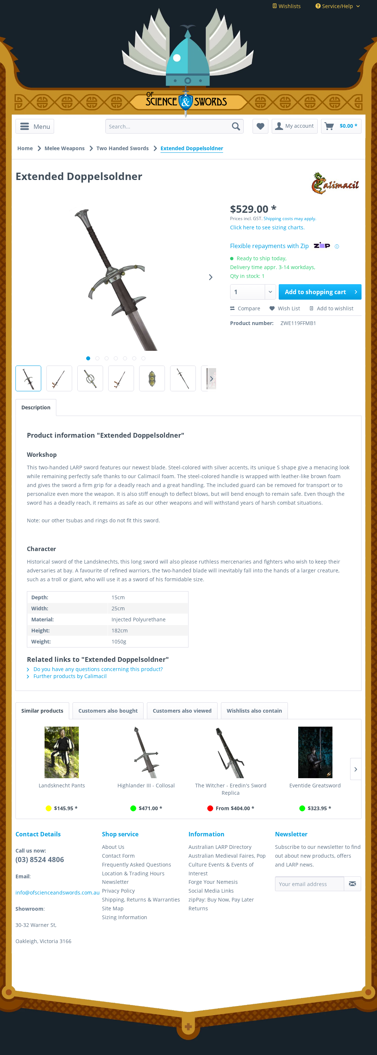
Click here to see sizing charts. (267, 227)
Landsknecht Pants (62, 785)
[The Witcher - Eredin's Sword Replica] (230, 752)
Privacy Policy (118, 890)
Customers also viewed (182, 710)
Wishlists (289, 6)
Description (35, 407)
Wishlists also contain (254, 710)
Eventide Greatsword (315, 785)
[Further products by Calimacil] (336, 183)
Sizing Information (124, 917)
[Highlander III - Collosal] (146, 752)
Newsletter (115, 881)
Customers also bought (108, 710)
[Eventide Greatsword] (315, 752)
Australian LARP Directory (219, 846)
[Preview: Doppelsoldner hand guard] (90, 378)
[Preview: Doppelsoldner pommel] (152, 378)
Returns (198, 908)
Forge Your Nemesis (213, 881)
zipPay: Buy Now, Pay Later (221, 899)
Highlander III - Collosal (146, 785)
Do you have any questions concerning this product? (97, 669)
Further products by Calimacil (69, 676)
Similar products (42, 710)
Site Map (113, 908)
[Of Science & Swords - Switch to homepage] (188, 101)
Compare (248, 308)
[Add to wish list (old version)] (260, 126)
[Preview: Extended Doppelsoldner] (28, 378)
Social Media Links (211, 890)
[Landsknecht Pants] (62, 752)
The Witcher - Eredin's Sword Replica (231, 789)
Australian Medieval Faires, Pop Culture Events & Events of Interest (227, 864)
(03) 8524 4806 (39, 859)
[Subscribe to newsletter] (352, 883)
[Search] (236, 126)
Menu (42, 126)
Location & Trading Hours (133, 873)
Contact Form (118, 855)
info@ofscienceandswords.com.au (57, 892)
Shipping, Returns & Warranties (141, 899)
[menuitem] (34, 126)
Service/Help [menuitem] (338, 6)
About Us (113, 846)
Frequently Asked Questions (136, 864)
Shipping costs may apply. (290, 218)
